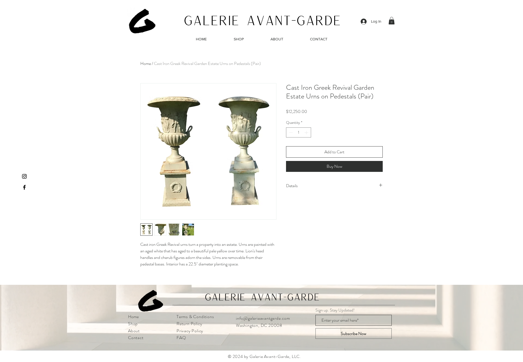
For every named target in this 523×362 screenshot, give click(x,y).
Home (145, 63)
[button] (391, 20)
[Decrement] (290, 132)
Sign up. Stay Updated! (335, 310)
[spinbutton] (298, 132)
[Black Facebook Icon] (24, 187)
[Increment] (306, 132)
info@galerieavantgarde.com (263, 318)
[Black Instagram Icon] (24, 176)
